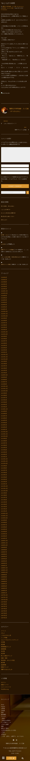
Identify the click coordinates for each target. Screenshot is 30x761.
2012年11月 (4, 461)
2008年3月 (4, 588)
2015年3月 (4, 404)
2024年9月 (4, 295)
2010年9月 (4, 520)
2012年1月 (4, 484)
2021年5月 (4, 370)
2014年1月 (4, 429)
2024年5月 (4, 300)
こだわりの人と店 (6, 635)
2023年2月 (4, 329)
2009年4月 (4, 558)
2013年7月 (4, 443)
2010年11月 (4, 515)
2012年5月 (4, 474)
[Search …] (22, 758)
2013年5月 (4, 447)
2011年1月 (4, 511)
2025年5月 (4, 284)
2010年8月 (4, 522)
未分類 (3, 651)
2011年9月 (4, 493)
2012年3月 (4, 479)
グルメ (3, 633)
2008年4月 (4, 586)
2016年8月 (4, 384)
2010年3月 (4, 533)
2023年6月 (4, 325)
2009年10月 (4, 545)
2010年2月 (4, 536)
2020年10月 (4, 375)
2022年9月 (4, 336)
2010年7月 (4, 524)
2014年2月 (4, 427)
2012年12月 (4, 459)
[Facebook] (13, 740)
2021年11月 (4, 357)
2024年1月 (4, 309)
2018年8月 (4, 379)
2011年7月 (4, 497)
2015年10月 (4, 391)
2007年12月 (4, 595)
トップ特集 (4, 637)
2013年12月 (4, 431)
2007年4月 (4, 613)
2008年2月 (4, 590)
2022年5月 (4, 345)
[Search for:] (13, 192)
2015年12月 (4, 386)
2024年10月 (4, 293)
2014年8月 (4, 413)
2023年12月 (4, 311)
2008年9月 (4, 574)
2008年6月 (4, 581)
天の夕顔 (3, 244)
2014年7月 (4, 416)
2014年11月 (4, 409)
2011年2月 (4, 509)
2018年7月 (4, 382)
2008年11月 (4, 570)
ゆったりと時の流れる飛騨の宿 (8, 213)
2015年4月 (4, 402)
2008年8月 (4, 577)
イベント (3, 630)
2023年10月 (4, 316)
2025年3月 (4, 288)
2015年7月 (4, 397)
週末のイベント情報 (5, 264)
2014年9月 (4, 411)
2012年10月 (4, 463)
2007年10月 (4, 599)
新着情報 (3, 649)
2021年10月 (4, 359)
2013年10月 (4, 436)
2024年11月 (4, 291)
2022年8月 (4, 338)
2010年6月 (4, 527)
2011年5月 (4, 502)
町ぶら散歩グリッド (6, 655)
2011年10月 (4, 490)
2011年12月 (4, 486)
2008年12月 (4, 568)
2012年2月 (4, 481)
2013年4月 (4, 450)
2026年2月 (4, 279)
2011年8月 (4, 495)
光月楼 (3, 642)
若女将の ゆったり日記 (7, 8)
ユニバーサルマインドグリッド (9, 640)
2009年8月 (4, 549)
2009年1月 (4, 565)
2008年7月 (4, 579)
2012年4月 (4, 477)
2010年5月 (4, 529)
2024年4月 (4, 302)
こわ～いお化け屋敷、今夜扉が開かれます (10, 257)
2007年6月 (4, 608)
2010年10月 (4, 518)
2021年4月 (4, 372)
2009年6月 (4, 554)
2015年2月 (4, 406)
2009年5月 (4, 556)
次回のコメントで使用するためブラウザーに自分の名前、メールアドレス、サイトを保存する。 (14, 179)
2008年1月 (4, 593)
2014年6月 (4, 418)
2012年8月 (4, 468)
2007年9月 (4, 602)
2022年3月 (4, 350)
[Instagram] (16, 740)
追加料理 (3, 665)
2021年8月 (4, 363)
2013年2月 (4, 454)
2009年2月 (4, 563)
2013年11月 (4, 434)
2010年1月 (4, 538)
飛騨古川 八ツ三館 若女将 (18, 264)
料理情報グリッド (6, 646)
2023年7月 (4, 322)
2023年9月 (4, 318)
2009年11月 (4, 543)
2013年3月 (4, 452)
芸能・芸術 (4, 658)
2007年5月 (4, 611)
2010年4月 (4, 531)
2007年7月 (4, 606)
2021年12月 (4, 354)
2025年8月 (4, 282)
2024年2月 (4, 307)
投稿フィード (5, 684)
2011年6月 (4, 499)
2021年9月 (4, 361)
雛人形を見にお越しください (7, 216)
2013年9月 (4, 438)
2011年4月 (4, 504)
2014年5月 (4, 420)
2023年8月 (4, 320)
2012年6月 (4, 472)
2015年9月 (4, 393)
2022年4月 (4, 347)
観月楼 (3, 662)
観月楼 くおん (4, 235)
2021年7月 (4, 366)
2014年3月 (4, 425)
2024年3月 (4, 304)
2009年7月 (4, 552)
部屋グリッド (5, 667)
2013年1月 (4, 456)
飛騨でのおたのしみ (6, 669)
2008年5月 (4, 583)
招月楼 (3, 644)
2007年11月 (4, 597)
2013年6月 (4, 445)
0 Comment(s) (4, 9)
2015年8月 (4, 395)
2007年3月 (4, 615)
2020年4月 (4, 377)
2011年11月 (4, 488)
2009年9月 (4, 547)
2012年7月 (4, 470)
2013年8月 (4, 441)
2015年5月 (4, 400)
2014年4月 (4, 422)
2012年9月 (4, 465)
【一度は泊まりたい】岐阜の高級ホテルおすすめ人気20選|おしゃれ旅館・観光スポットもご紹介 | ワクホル (15, 237)
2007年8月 (4, 604)
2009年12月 (4, 540)
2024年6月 (4, 298)
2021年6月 (4, 368)
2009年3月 (4, 561)
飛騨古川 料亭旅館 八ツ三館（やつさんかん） (13, 6)
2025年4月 (4, 286)
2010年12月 (4, 513)
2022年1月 (4, 352)
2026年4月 (4, 277)
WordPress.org (5, 689)
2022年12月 (4, 332)
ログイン (3, 682)
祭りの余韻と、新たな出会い (7, 206)
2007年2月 (4, 617)
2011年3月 (4, 506)
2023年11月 (4, 313)
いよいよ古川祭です (5, 209)
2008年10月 (4, 572)
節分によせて (4, 220)
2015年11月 (4, 388)
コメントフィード (6, 687)
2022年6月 (4, 343)
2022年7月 (4, 341)
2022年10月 (4, 334)
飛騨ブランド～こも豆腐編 (7, 250)
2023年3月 (4, 327)
